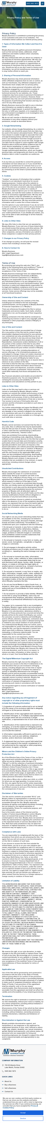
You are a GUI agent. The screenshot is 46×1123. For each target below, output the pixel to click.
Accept (23, 1113)
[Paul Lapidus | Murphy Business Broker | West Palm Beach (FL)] (21, 1052)
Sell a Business (10, 1088)
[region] (23, 1108)
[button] (42, 3)
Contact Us (9, 1091)
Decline (23, 1118)
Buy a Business (10, 1085)
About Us (8, 1081)
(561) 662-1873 (32, 3)
